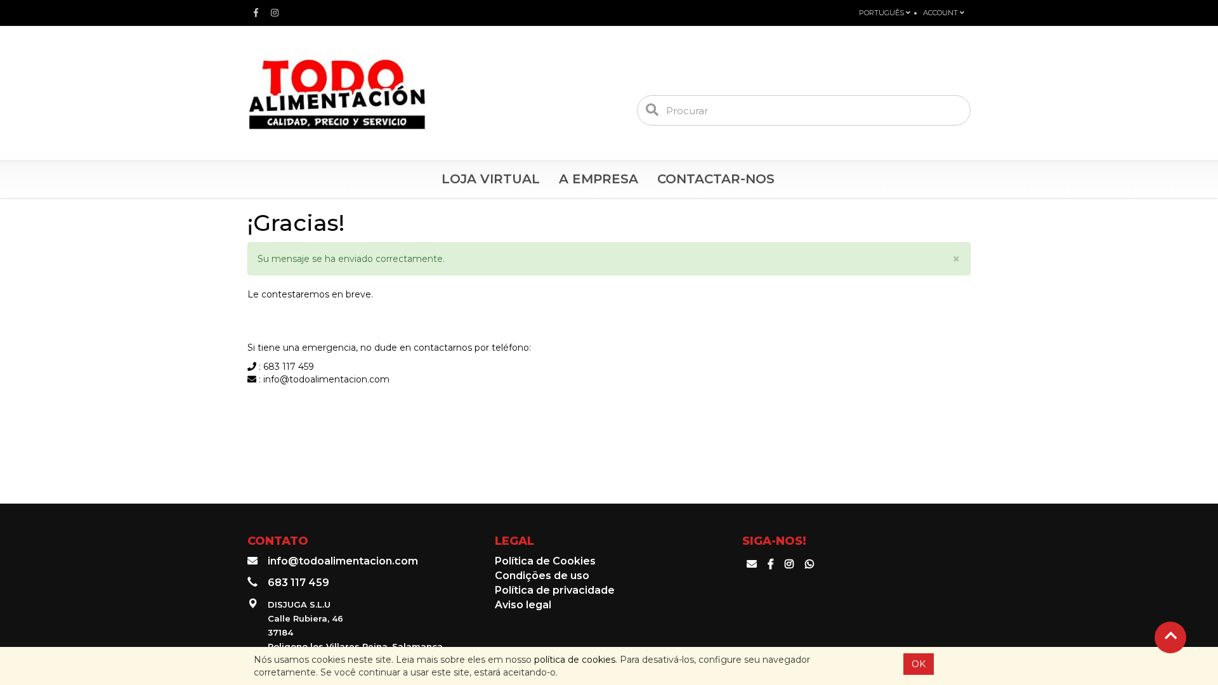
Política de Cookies (545, 561)
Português (882, 12)
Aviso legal (523, 605)
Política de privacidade (555, 590)
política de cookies (574, 659)
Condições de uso (542, 576)
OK (919, 664)
